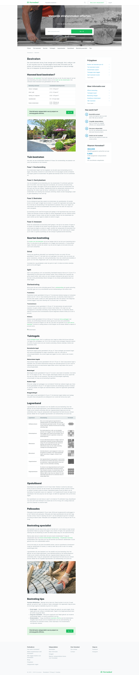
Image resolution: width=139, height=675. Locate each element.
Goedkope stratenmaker (94, 98)
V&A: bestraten (91, 100)
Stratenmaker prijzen (93, 69)
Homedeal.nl (30, 52)
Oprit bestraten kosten (93, 75)
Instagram (95, 651)
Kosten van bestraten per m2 (95, 64)
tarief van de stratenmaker (62, 80)
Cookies (58, 672)
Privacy (52, 672)
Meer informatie (53, 651)
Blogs (28, 659)
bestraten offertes (56, 618)
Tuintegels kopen (92, 93)
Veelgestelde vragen (32, 664)
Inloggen (51, 654)
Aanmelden (52, 649)
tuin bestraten (37, 78)
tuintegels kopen (34, 339)
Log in (110, 2)
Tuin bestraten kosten (93, 67)
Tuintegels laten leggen (93, 72)
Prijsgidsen (30, 662)
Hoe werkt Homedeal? (33, 649)
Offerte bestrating (92, 90)
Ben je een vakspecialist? (97, 2)
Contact (73, 651)
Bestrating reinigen (92, 95)
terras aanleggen (64, 319)
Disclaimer (46, 672)
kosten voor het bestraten (36, 241)
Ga (80, 31)
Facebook (95, 649)
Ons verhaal (74, 649)
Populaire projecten (50, 2)
